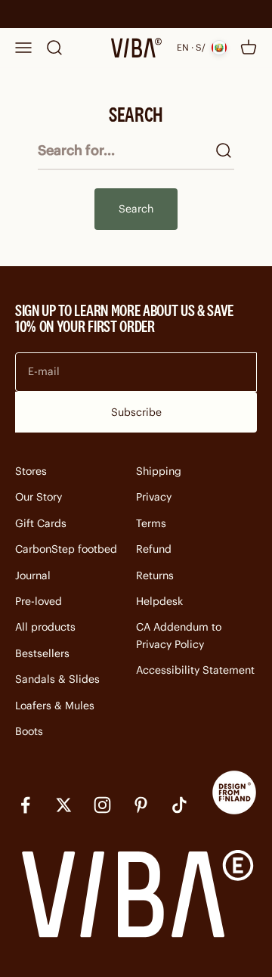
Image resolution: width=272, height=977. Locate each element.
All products (45, 627)
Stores (31, 471)
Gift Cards (40, 523)
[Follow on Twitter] (64, 805)
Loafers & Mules (54, 705)
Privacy (154, 497)
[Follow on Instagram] (102, 805)
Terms (151, 523)
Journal (33, 575)
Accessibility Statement (195, 670)
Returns (155, 575)
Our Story (38, 497)
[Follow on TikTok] (179, 805)
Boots (29, 731)
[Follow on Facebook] (25, 805)
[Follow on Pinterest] (141, 805)
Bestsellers (42, 653)
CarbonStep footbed (66, 549)
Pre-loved (38, 601)
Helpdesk (159, 601)
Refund (154, 549)
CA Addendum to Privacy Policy (178, 635)
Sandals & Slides (57, 679)
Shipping (158, 471)
